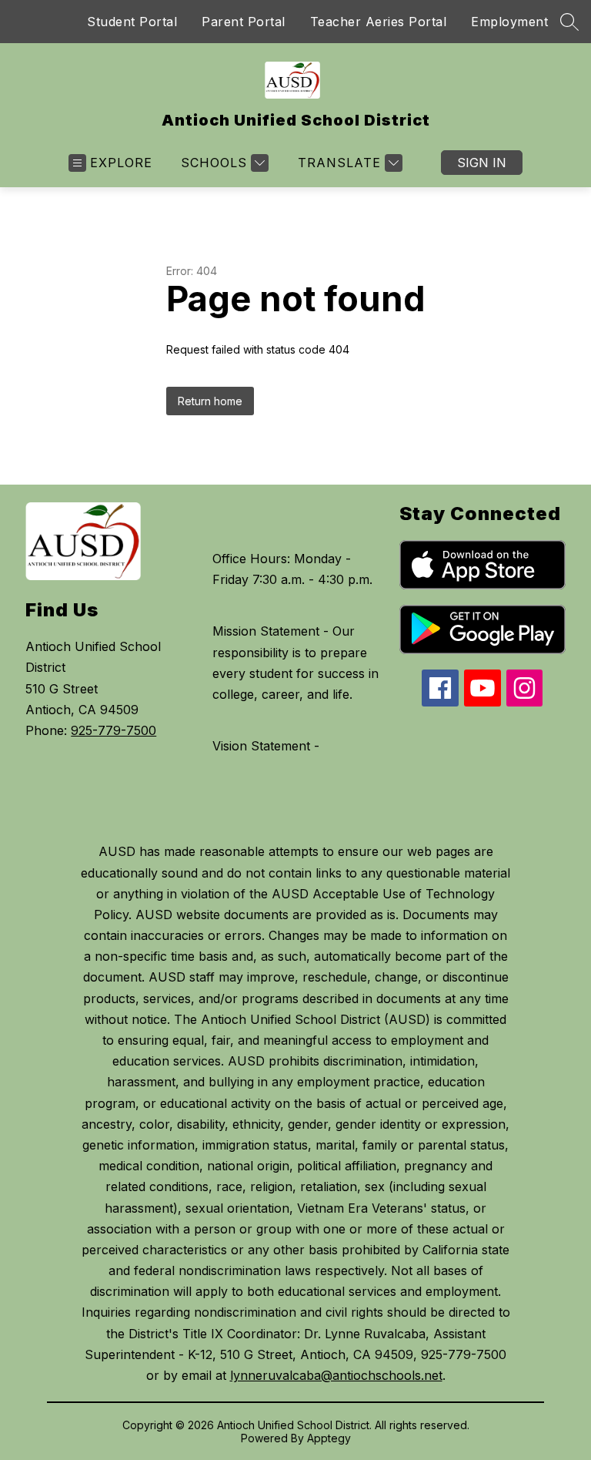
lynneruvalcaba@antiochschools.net (336, 1375)
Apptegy (329, 1438)
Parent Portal (243, 21)
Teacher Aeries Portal (378, 21)
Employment (509, 21)
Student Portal (132, 21)
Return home (210, 401)
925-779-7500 (113, 730)
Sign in (481, 162)
